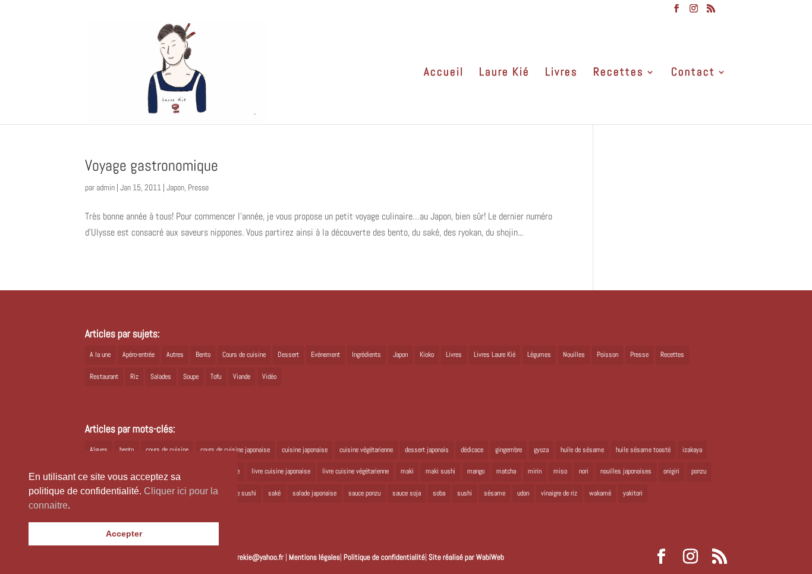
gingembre (508, 449)
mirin (535, 471)
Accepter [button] (124, 533)
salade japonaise (314, 493)
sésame (494, 493)
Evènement (325, 354)
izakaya (692, 449)
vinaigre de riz (559, 493)
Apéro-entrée (138, 354)
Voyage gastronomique (151, 165)
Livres (561, 73)
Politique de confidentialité (384, 557)
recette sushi (238, 493)
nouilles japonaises (626, 471)
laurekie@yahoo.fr (256, 557)
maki (407, 471)
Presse (198, 187)
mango (475, 471)
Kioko (427, 354)
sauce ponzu (364, 493)
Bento (203, 354)
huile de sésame (582, 449)
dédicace (472, 449)
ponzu (698, 471)
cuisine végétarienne (366, 449)
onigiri (671, 471)
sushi (464, 493)
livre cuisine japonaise (280, 471)
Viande (241, 376)
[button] (74, 506)
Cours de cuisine (244, 354)
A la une (100, 354)
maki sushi (440, 471)
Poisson (607, 354)
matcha (506, 471)
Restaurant (104, 376)
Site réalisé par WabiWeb (466, 557)
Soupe (191, 376)
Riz (134, 376)
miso (560, 471)
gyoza (541, 449)
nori (583, 471)
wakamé (600, 493)
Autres (175, 354)
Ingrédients (366, 354)
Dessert (288, 354)
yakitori (633, 493)
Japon (175, 187)
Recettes (618, 73)
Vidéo (269, 376)
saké (274, 493)
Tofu (215, 376)
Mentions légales (314, 557)
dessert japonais (427, 449)
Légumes (539, 354)
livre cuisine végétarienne (355, 471)
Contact (693, 73)
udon (523, 493)
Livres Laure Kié (494, 354)
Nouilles (574, 354)
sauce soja (406, 493)
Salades (160, 376)
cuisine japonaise (305, 449)
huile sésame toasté (643, 449)
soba (439, 493)
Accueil (444, 73)
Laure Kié (504, 73)
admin (105, 187)
